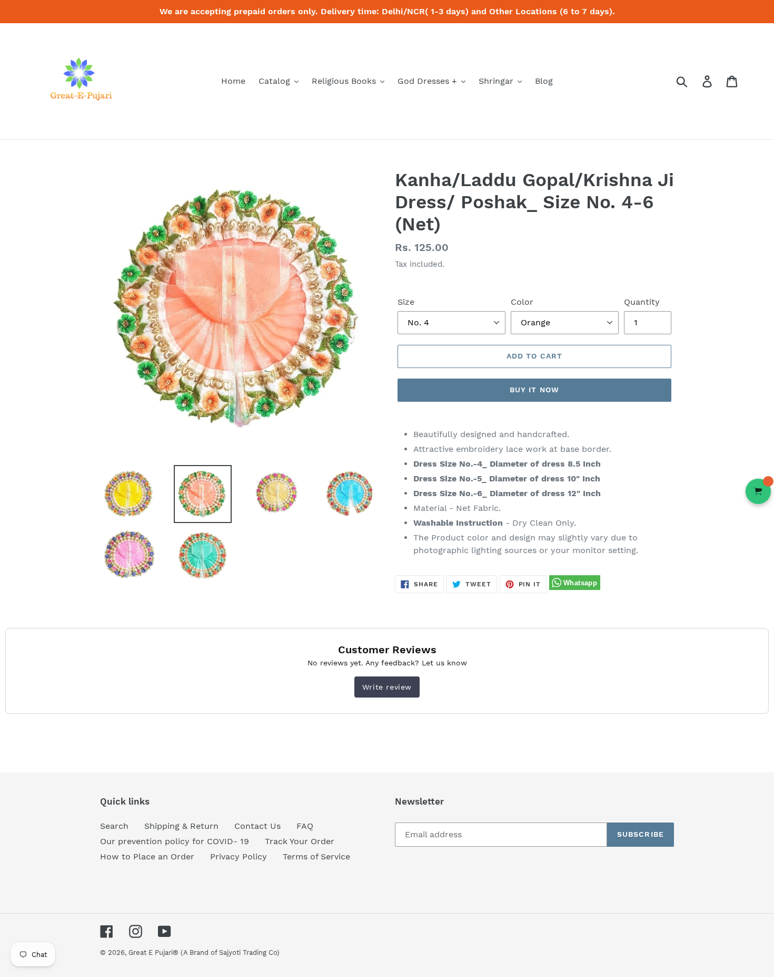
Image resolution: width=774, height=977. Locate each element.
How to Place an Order (147, 857)
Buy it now (534, 389)
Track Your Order (299, 841)
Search (114, 826)
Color (522, 302)
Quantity (642, 302)
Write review (387, 687)
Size (406, 302)
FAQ (304, 826)
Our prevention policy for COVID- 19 (174, 841)
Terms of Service (316, 857)
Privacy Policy (238, 857)
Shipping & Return (181, 826)
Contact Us (257, 826)
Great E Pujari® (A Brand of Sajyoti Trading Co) (204, 952)
